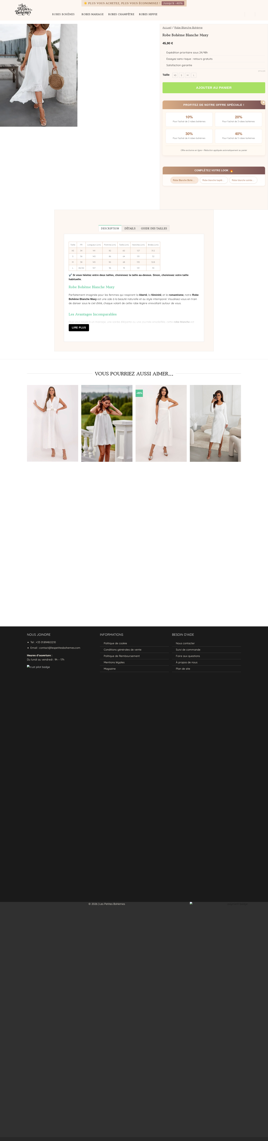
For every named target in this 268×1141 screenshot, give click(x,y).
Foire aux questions (188, 656)
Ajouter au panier (214, 88)
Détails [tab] (130, 228)
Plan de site (183, 668)
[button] (239, 14)
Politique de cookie (115, 643)
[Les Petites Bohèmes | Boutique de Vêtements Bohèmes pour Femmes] (25, 8)
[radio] (175, 75)
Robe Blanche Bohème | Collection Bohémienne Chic (185, 180)
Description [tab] (110, 228)
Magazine (110, 668)
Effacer (261, 71)
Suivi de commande (188, 649)
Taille (166, 74)
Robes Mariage (92, 14)
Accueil (167, 27)
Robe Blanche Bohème (188, 27)
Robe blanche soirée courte (244, 180)
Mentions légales (114, 662)
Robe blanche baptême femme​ (215, 180)
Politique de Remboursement (122, 656)
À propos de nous (186, 662)
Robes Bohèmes (63, 14)
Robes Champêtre (121, 14)
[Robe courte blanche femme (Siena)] (106, 423)
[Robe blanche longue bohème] (52, 423)
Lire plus (79, 327)
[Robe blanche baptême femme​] (161, 423)
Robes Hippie (148, 14)
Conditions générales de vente (122, 649)
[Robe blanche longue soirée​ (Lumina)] (215, 423)
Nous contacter (185, 643)
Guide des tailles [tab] (154, 228)
